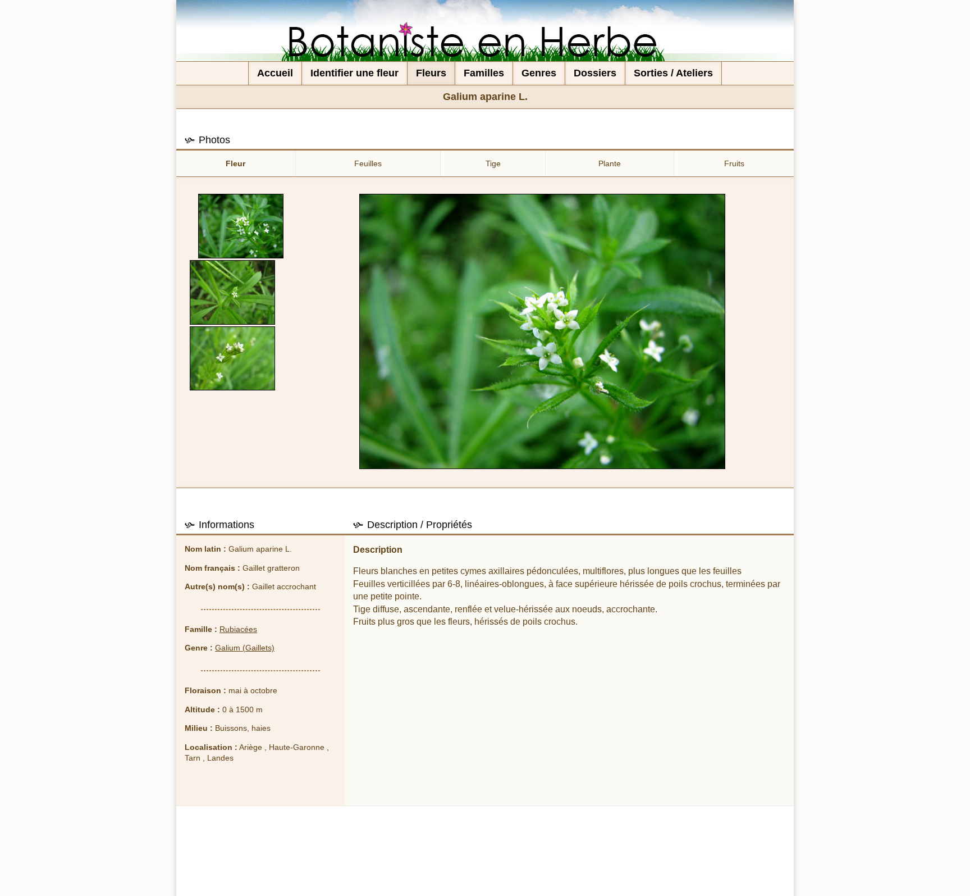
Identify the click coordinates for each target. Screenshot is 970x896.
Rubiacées (238, 629)
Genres (538, 73)
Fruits (734, 163)
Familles (484, 73)
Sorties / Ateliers (673, 73)
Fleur (235, 163)
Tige (493, 163)
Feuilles (368, 163)
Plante (609, 163)
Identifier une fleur (354, 73)
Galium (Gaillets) (244, 647)
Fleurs (431, 73)
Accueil (275, 73)
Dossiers (595, 73)
